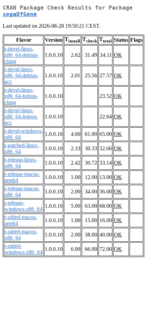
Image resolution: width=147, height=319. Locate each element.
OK (118, 55)
